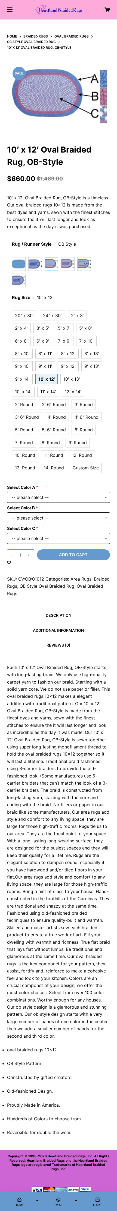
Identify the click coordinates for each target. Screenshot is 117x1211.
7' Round (24, 442)
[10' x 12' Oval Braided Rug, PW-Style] (35, 264)
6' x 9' (42, 341)
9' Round (78, 442)
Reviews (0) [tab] (58, 645)
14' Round (54, 467)
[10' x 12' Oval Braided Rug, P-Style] (84, 264)
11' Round (53, 455)
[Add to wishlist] (9, 562)
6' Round (84, 429)
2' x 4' (21, 328)
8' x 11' (45, 353)
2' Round (24, 404)
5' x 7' (64, 328)
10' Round (25, 455)
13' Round (25, 467)
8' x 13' (91, 353)
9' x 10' (22, 366)
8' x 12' (68, 353)
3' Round (84, 404)
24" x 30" (52, 315)
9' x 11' (45, 366)
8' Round (51, 442)
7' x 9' (64, 341)
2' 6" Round (54, 404)
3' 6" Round (27, 417)
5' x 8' (85, 328)
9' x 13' (91, 366)
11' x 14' (48, 391)
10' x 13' (71, 379)
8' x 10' (22, 353)
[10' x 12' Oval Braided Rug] (19, 264)
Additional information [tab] (58, 630)
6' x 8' (21, 341)
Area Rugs (80, 579)
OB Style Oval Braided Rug (47, 586)
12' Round (82, 455)
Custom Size (86, 467)
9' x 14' (22, 379)
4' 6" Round (86, 417)
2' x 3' (77, 315)
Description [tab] (58, 615)
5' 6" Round (54, 429)
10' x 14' (23, 391)
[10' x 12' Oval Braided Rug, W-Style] (19, 280)
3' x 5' (42, 328)
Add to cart (73, 554)
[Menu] (10, 9)
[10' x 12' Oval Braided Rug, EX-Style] (68, 264)
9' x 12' (68, 366)
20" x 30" (24, 315)
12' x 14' (73, 391)
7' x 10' (86, 341)
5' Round (24, 429)
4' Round (57, 417)
